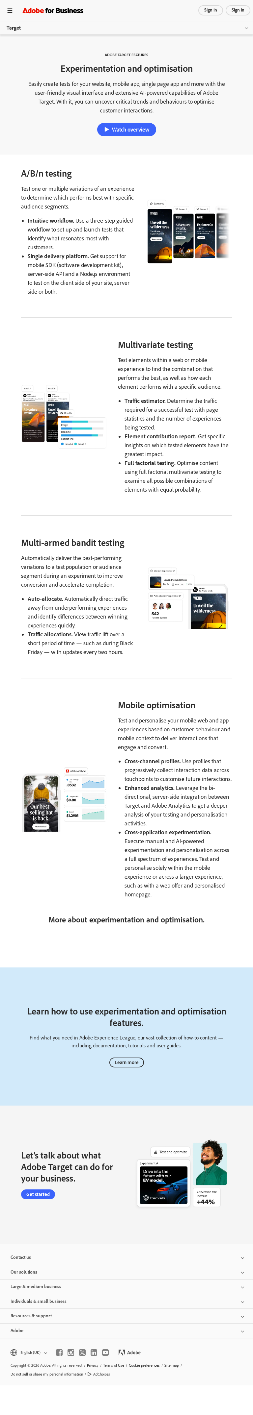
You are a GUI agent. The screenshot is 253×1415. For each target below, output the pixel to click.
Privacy (92, 1365)
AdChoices (101, 1374)
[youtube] (105, 1352)
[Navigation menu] (10, 10)
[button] (28, 1352)
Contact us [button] (21, 1257)
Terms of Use (113, 1365)
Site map (171, 1365)
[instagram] (71, 1352)
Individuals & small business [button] (39, 1301)
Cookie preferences (144, 1365)
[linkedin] (94, 1352)
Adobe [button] (17, 1330)
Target (14, 28)
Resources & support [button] (31, 1316)
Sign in (210, 10)
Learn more (127, 1062)
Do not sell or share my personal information (47, 1374)
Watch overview (131, 129)
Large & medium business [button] (36, 1286)
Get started (38, 1194)
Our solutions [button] (24, 1272)
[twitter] (82, 1352)
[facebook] (59, 1352)
